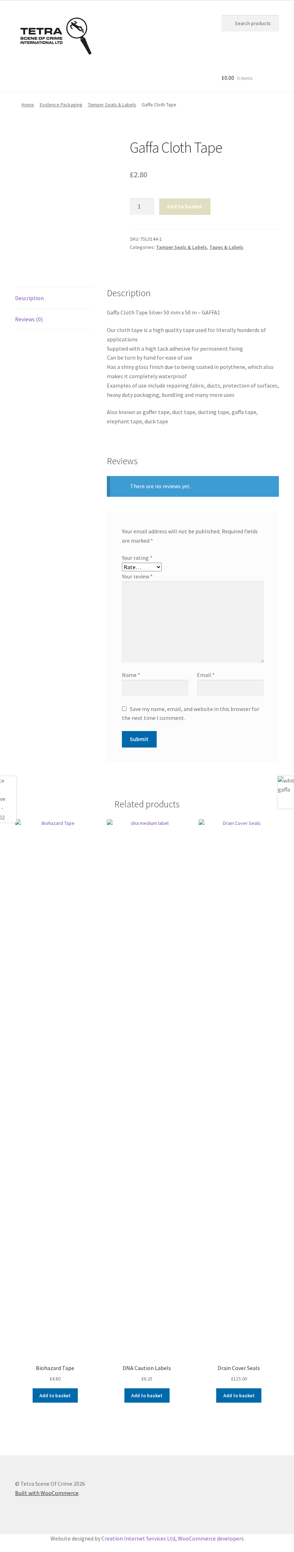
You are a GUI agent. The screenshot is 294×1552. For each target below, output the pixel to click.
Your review (137, 576)
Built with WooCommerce (47, 1492)
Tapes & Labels (226, 247)
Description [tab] (29, 298)
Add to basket (184, 206)
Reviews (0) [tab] (29, 319)
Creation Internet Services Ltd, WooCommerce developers (172, 1538)
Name (131, 674)
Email (206, 674)
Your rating (137, 557)
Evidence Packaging (61, 104)
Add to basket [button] (55, 1395)
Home (28, 104)
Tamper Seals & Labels (112, 104)
